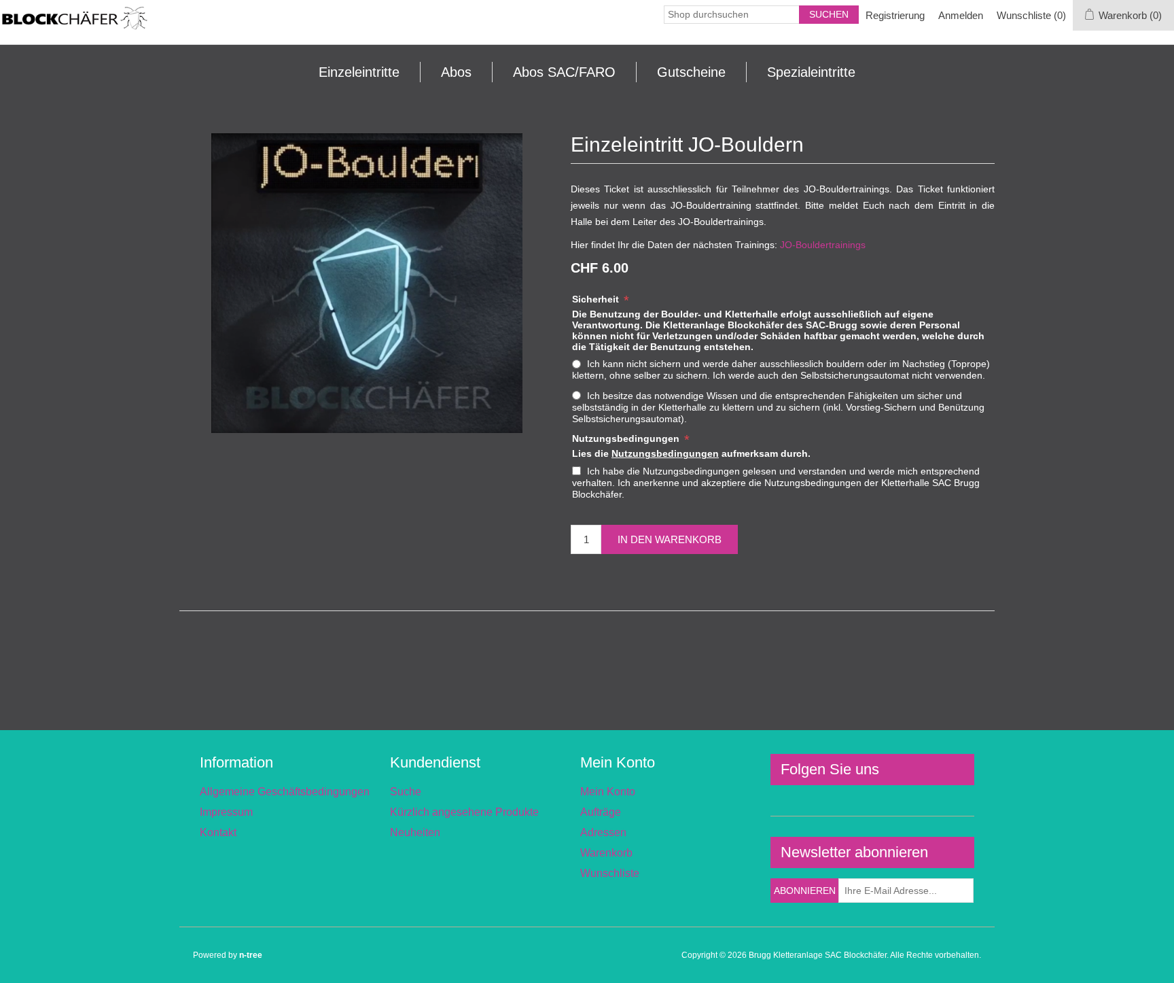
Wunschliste (609, 873)
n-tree (250, 955)
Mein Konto (607, 791)
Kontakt (218, 832)
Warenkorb (606, 853)
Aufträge (600, 812)
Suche (405, 791)
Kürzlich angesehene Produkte (464, 812)
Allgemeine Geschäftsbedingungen (285, 791)
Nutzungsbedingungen (627, 439)
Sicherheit (597, 299)
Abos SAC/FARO (564, 72)
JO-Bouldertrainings (823, 244)
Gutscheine (691, 72)
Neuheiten (415, 832)
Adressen (603, 832)
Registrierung (895, 15)
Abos (456, 72)
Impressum (226, 812)
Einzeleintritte (359, 72)
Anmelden (960, 15)
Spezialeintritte (811, 72)
